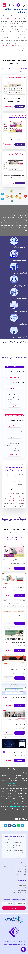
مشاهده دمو (19, 568)
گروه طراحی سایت (10, 801)
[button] (13, 5)
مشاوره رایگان (8, 568)
